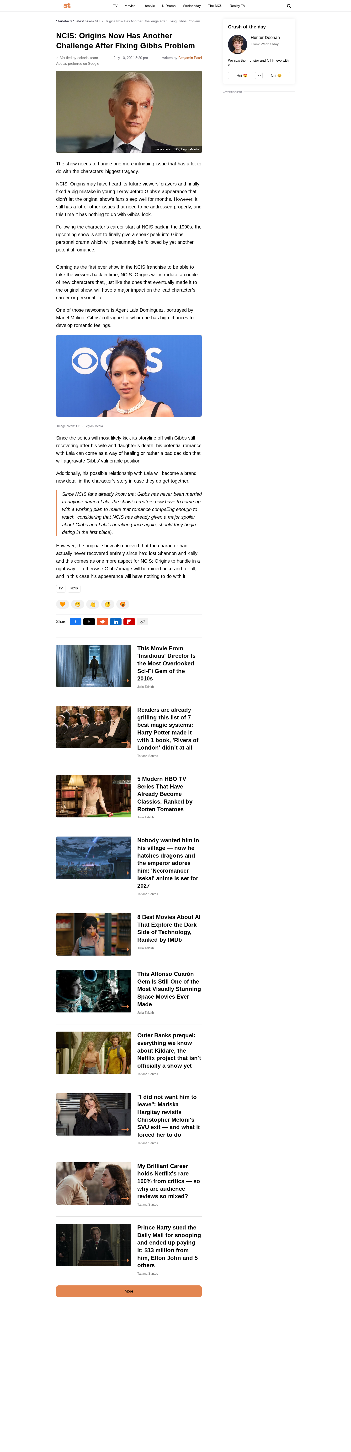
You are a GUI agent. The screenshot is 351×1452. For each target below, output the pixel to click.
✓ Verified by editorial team (77, 58)
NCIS (74, 588)
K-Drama (169, 6)
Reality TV (237, 6)
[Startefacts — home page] (67, 5)
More (129, 1291)
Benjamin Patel (190, 58)
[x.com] (89, 621)
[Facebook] (75, 621)
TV (115, 6)
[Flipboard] (129, 621)
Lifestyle (149, 6)
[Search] (289, 6)
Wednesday (192, 6)
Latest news (83, 21)
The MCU (215, 6)
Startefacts (64, 21)
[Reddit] (102, 621)
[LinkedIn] (116, 621)
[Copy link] (142, 621)
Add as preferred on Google (77, 63)
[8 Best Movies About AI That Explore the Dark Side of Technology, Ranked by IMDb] (129, 934)
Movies (130, 6)
